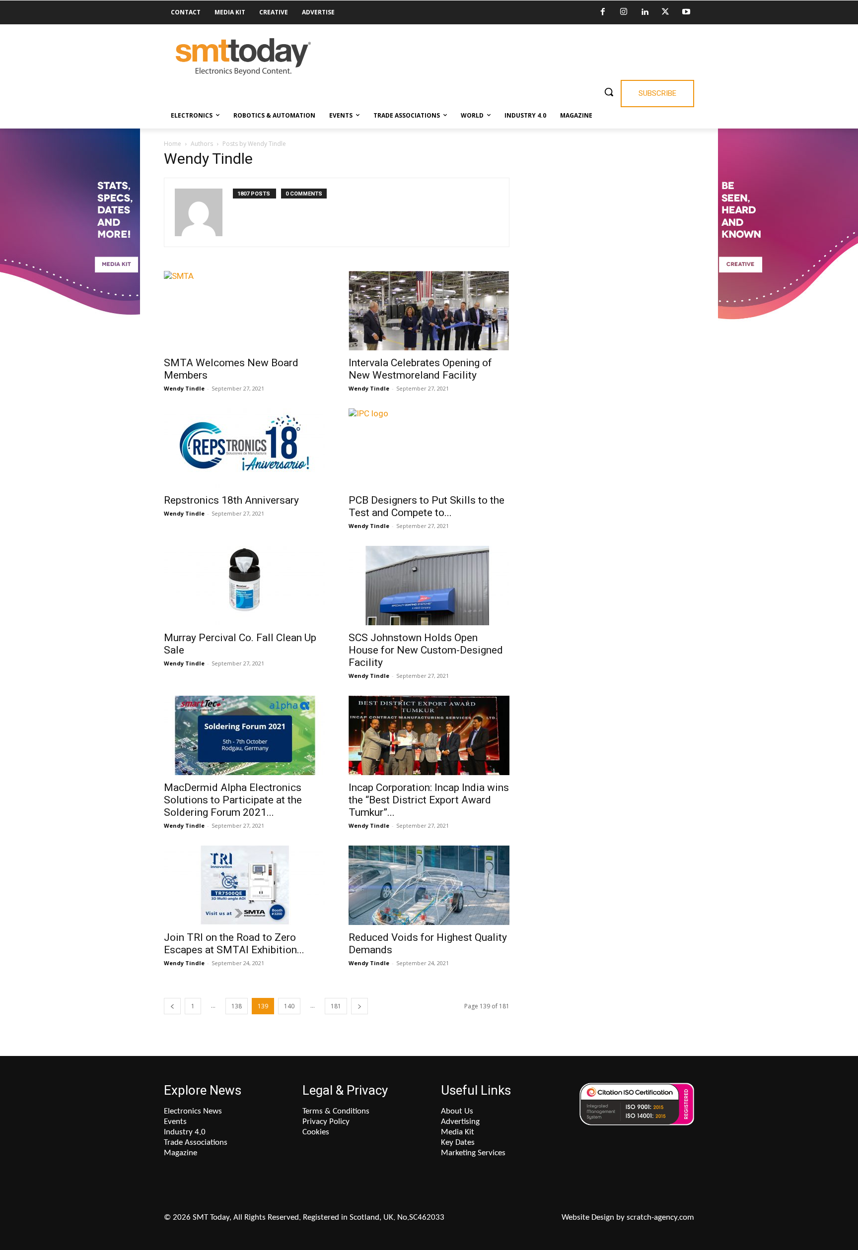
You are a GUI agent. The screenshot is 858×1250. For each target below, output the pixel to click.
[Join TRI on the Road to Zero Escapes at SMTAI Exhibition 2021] (244, 885)
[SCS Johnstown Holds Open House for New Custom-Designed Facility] (429, 585)
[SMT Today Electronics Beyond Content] (243, 56)
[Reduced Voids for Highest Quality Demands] (429, 885)
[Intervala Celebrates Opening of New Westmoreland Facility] (429, 310)
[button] (609, 92)
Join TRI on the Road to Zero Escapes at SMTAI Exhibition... (234, 943)
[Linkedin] (644, 12)
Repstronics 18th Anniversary (231, 500)
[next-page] (359, 1006)
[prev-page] (172, 1006)
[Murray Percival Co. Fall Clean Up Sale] (244, 585)
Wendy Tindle (184, 388)
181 (336, 1006)
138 (236, 1006)
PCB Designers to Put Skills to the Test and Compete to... (426, 506)
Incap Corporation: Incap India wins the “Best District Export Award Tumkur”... (429, 800)
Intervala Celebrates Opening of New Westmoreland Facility (420, 369)
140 (289, 1006)
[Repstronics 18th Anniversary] (244, 448)
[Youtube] (686, 12)
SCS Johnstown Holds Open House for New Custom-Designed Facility (426, 650)
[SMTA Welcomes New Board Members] (244, 310)
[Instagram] (624, 12)
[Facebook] (603, 12)
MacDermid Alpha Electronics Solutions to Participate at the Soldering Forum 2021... (233, 800)
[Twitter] (665, 12)
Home (172, 143)
